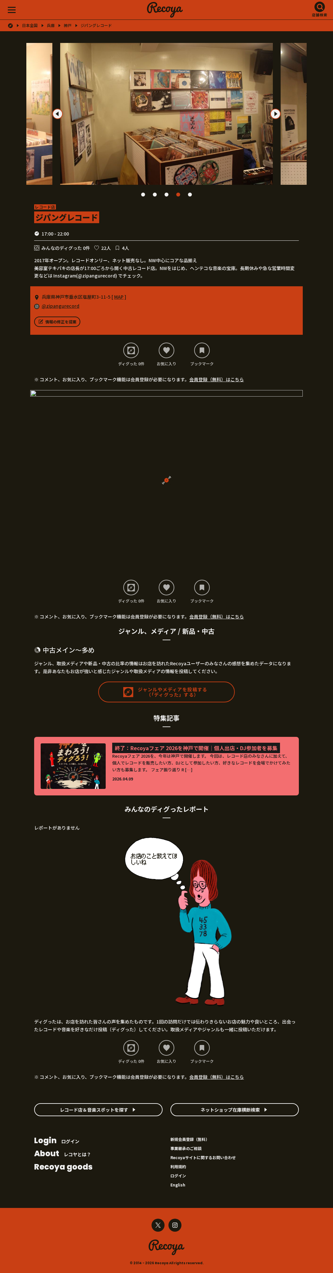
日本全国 (30, 25)
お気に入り (166, 363)
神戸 (68, 25)
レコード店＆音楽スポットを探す (94, 1109)
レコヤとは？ (62, 1154)
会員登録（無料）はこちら (216, 379)
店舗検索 (319, 14)
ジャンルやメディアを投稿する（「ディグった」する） (172, 692)
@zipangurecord (60, 306)
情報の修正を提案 (60, 321)
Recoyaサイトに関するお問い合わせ (203, 1157)
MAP (119, 296)
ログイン (56, 1141)
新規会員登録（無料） (189, 1139)
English (177, 1184)
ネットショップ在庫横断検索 (230, 1109)
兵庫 (51, 25)
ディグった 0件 (131, 363)
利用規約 (178, 1166)
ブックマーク (202, 363)
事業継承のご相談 (186, 1148)
